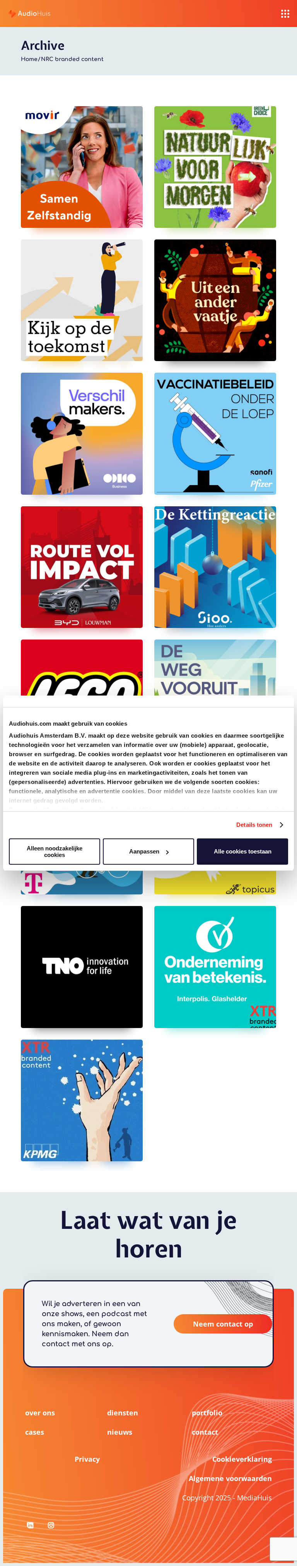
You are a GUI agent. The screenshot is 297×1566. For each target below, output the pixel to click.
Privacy (87, 1459)
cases (34, 1432)
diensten (122, 1412)
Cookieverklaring (242, 1459)
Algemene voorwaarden (230, 1478)
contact (205, 1432)
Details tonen (254, 824)
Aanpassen (144, 851)
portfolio (207, 1412)
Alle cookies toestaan (242, 851)
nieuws (119, 1432)
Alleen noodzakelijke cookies (54, 851)
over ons (40, 1412)
